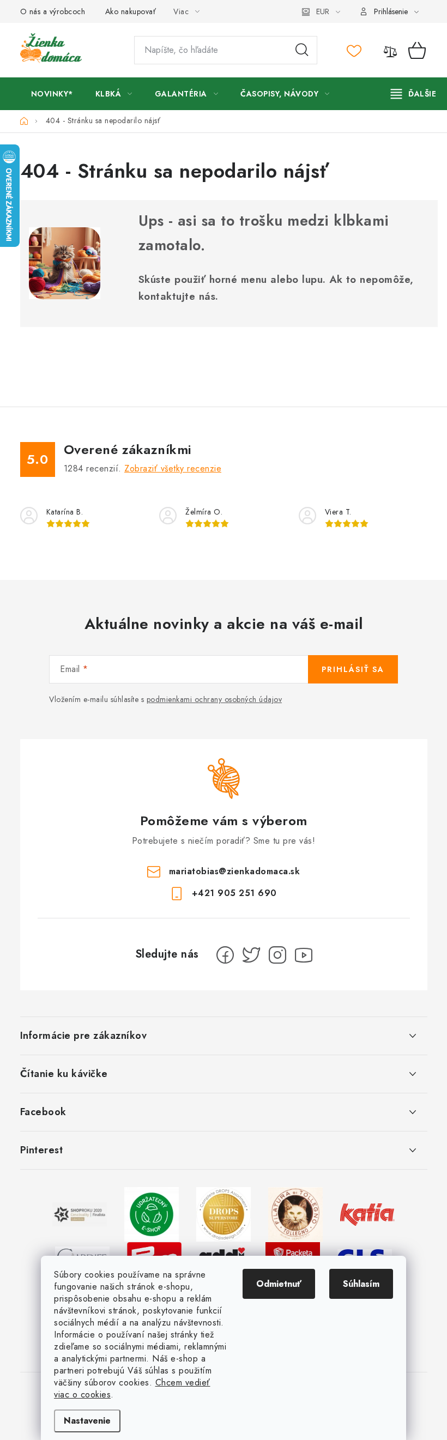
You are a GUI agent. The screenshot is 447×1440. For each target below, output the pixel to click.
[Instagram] (277, 955)
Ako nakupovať (130, 11)
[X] (251, 955)
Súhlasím (361, 1284)
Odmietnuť (278, 1284)
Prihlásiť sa (353, 669)
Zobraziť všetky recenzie (172, 468)
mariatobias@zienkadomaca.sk (234, 870)
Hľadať (302, 50)
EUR (322, 11)
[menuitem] (52, 93)
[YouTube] (303, 955)
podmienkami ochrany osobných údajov (214, 699)
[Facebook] (225, 955)
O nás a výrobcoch (53, 11)
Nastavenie (87, 1420)
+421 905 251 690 (234, 892)
